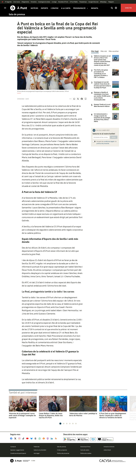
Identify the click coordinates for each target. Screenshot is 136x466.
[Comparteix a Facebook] (82, 99)
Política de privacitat (63, 453)
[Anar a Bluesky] (32, 438)
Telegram (111, 2)
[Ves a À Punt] (18, 7)
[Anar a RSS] (56, 438)
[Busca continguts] (112, 8)
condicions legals (109, 141)
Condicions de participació (18, 453)
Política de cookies (85, 453)
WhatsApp (103, 2)
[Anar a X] (15, 438)
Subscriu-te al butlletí (40, 450)
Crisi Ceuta (16, 2)
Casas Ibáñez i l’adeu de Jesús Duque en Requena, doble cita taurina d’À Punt (51, 415)
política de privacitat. (102, 143)
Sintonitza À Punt (85, 446)
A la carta (65, 8)
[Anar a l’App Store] (83, 439)
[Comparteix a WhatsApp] (74, 99)
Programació (79, 8)
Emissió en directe (109, 446)
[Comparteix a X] (78, 99)
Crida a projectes (62, 450)
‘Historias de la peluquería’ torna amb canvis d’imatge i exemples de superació (22, 415)
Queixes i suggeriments (17, 450)
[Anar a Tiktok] (23, 438)
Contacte (13, 446)
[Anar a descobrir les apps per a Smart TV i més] (105, 439)
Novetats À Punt (63, 2)
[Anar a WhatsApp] (40, 438)
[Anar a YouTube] (27, 438)
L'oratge (54, 2)
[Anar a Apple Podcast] (48, 438)
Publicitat (36, 446)
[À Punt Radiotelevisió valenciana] (20, 460)
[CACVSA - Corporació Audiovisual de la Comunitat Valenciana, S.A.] (112, 460)
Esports (44, 8)
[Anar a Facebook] (11, 438)
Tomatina (33, 2)
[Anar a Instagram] (19, 438)
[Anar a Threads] (36, 438)
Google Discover (93, 2)
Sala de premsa (17, 14)
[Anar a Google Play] (69, 439)
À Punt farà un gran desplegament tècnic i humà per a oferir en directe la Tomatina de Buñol (112, 415)
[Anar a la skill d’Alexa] (93, 439)
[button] (60, 424)
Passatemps (83, 2)
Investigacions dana (44, 2)
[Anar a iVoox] (44, 438)
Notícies (34, 8)
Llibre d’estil (107, 450)
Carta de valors (84, 450)
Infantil (94, 8)
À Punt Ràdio (74, 2)
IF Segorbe (8, 2)
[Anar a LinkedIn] (52, 438)
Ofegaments (25, 2)
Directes (128, 8)
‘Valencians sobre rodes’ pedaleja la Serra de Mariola (83, 414)
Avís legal (36, 453)
